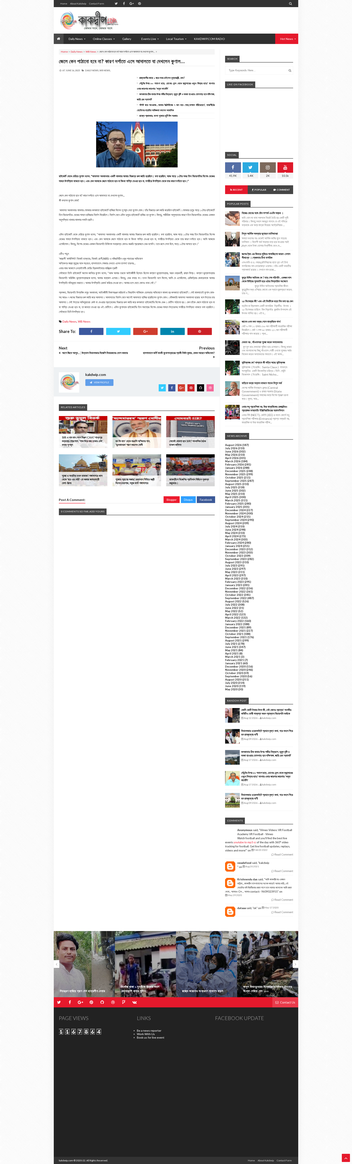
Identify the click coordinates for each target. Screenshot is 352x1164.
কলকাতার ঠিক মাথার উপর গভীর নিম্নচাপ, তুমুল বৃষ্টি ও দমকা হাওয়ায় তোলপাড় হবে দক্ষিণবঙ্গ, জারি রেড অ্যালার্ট (266, 753)
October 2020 (234, 673)
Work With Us (146, 1034)
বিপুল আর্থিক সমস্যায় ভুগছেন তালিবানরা (260, 233)
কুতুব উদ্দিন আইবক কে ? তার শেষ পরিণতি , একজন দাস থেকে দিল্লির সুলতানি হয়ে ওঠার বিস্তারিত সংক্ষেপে (266, 279)
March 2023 (232, 578)
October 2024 (234, 516)
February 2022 (234, 621)
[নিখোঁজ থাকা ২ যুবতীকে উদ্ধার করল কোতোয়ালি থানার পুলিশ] (84, 966)
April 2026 (232, 458)
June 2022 (231, 607)
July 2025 (231, 487)
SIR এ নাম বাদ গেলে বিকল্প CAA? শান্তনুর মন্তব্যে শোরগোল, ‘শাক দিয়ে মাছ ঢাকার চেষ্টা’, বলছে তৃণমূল (82, 441)
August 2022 (233, 601)
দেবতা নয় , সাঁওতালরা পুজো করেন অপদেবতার (262, 342)
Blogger (172, 499)
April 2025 (232, 497)
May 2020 (231, 689)
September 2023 (236, 559)
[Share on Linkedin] (172, 331)
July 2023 (231, 565)
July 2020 (231, 682)
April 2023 (232, 575)
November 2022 (235, 591)
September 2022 (236, 598)
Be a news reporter (149, 1030)
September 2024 (236, 520)
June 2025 (231, 490)
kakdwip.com (66, 1160)
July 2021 (231, 643)
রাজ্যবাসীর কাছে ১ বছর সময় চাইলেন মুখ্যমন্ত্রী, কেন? (162, 77)
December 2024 (235, 510)
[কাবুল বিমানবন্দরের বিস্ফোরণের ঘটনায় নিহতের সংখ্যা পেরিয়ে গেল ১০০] (206, 966)
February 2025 (234, 503)
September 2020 (236, 676)
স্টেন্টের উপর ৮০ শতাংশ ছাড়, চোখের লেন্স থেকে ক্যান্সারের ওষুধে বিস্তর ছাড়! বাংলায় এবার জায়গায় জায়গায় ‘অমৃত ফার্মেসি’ (267, 776)
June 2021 (231, 647)
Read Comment (283, 854)
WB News (91, 51)
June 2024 (231, 529)
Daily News (77, 51)
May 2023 (231, 572)
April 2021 (232, 653)
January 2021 (233, 663)
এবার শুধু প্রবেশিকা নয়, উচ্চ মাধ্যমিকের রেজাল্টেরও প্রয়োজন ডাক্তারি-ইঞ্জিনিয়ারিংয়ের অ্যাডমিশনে (264, 408)
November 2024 (235, 513)
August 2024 (233, 523)
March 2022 (232, 617)
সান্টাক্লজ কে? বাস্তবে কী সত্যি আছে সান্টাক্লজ (263, 362)
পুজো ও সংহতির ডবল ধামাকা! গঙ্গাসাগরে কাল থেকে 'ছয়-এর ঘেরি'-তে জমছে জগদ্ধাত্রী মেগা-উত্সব (82, 479)
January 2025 (233, 506)
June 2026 (231, 451)
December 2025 (235, 471)
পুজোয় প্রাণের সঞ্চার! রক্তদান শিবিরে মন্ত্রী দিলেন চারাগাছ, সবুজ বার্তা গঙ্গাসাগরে (135, 481)
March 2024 (232, 539)
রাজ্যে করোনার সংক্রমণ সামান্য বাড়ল (141, 991)
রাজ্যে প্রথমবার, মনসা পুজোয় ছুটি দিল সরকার (158, 115)
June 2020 (231, 686)
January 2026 (233, 467)
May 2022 (231, 611)
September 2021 (236, 637)
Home (63, 3)
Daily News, (92, 70)
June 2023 (231, 568)
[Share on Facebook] (91, 331)
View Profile (101, 382)
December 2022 (235, 588)
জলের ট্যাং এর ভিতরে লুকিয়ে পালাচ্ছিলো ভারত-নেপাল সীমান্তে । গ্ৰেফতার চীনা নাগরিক (266, 255)
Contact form (96, 3)
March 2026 (232, 461)
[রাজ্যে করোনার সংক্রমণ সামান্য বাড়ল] (145, 966)
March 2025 (232, 500)
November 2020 (235, 669)
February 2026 (234, 464)
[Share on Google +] (145, 331)
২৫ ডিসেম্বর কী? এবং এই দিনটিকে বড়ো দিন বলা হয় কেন (267, 301)
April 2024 (232, 536)
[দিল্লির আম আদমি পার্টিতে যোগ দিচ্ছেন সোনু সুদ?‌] (267, 966)
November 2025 (235, 474)
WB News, (105, 70)
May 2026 (231, 454)
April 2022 (232, 614)
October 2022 (234, 594)
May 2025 (231, 493)
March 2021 (232, 656)
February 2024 (234, 542)
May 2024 (231, 533)
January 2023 (233, 585)
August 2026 (233, 445)
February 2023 (234, 581)
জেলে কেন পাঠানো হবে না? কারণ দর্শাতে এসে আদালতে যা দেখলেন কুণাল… (122, 61)
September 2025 (236, 480)
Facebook (206, 499)
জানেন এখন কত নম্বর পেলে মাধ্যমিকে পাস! (261, 321)
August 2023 (233, 562)
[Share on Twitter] (118, 331)
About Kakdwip (78, 3)
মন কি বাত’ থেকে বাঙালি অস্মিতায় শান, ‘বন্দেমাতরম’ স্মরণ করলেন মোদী (133, 442)
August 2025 (233, 484)
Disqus (188, 499)
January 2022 (233, 624)
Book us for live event (150, 1037)
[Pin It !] (199, 331)
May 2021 (231, 650)
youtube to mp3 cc (245, 842)
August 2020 (233, 679)
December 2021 (235, 627)
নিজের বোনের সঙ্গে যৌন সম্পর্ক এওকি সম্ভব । (262, 213)
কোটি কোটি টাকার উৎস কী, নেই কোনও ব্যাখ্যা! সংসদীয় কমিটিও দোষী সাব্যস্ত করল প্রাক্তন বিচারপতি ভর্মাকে (266, 711)
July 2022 (231, 604)
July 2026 (231, 448)
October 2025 (234, 477)
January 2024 (233, 546)
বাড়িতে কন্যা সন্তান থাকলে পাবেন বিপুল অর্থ (262, 383)
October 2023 (234, 555)
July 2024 (231, 526)
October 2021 (234, 634)
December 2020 (235, 666)
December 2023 (235, 549)
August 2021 (233, 640)
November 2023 (235, 552)
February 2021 (234, 660)
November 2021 (235, 630)
